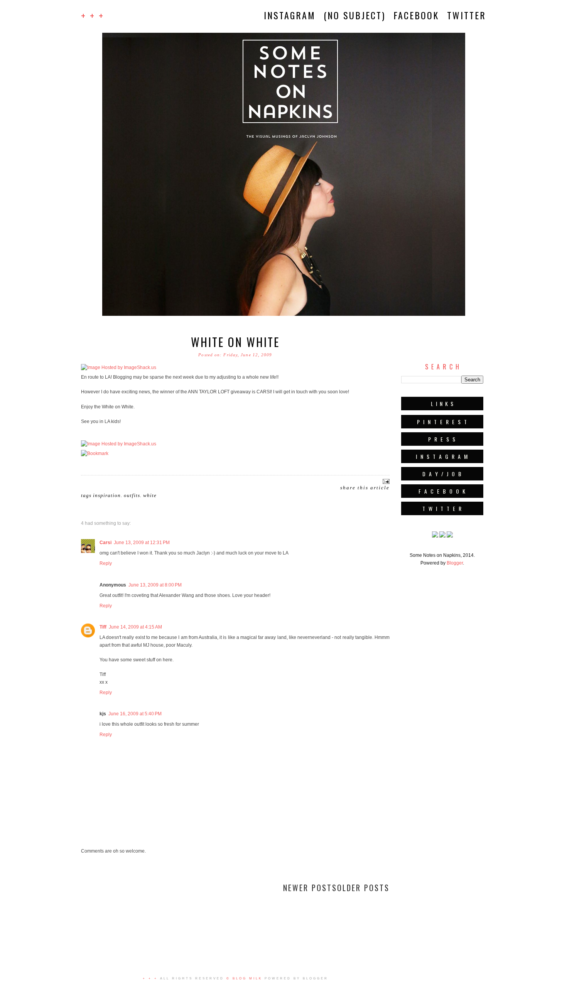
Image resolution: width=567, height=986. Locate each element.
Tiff (103, 627)
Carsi (105, 542)
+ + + (92, 15)
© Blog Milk (244, 978)
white (150, 495)
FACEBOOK (416, 15)
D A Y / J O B (442, 474)
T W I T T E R (442, 508)
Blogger (455, 563)
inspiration (107, 495)
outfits (132, 495)
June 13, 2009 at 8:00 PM (155, 585)
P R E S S (442, 439)
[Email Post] (385, 481)
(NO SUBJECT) (354, 15)
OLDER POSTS (363, 887)
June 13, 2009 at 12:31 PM (142, 542)
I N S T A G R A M (442, 456)
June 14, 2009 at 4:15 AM (135, 627)
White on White (235, 342)
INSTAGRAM (290, 15)
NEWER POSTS (310, 887)
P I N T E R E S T (442, 422)
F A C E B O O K (442, 491)
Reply (106, 563)
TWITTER (466, 15)
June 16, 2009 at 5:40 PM (135, 713)
